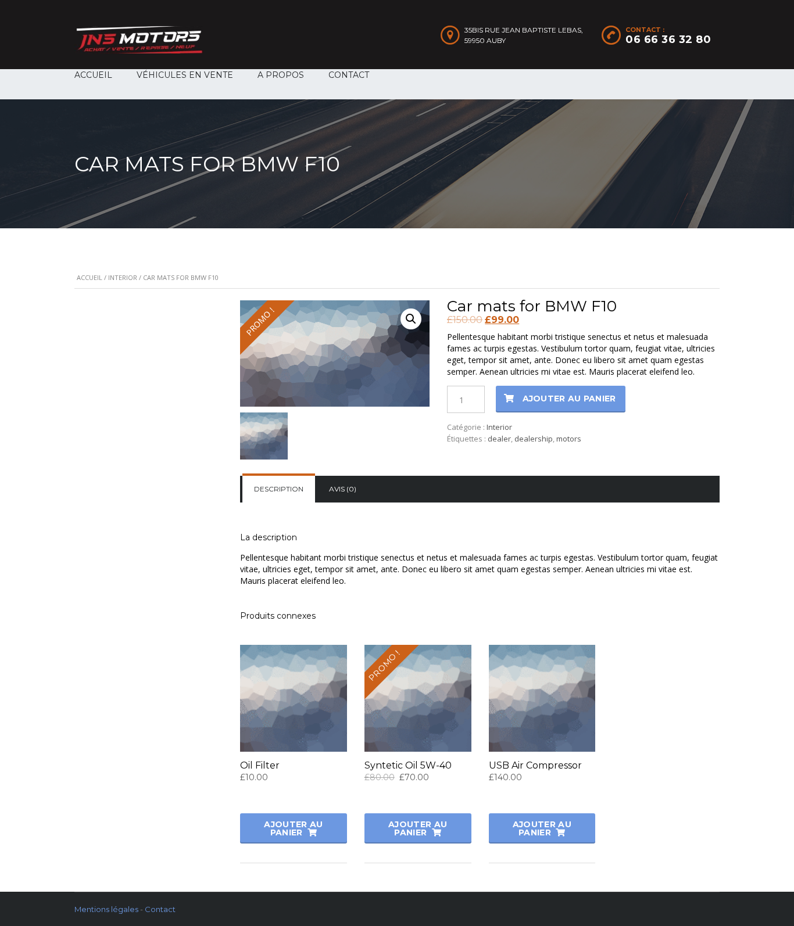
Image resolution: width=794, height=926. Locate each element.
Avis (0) (342, 488)
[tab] (278, 489)
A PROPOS (280, 75)
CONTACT (348, 75)
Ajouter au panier (569, 398)
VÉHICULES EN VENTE (185, 75)
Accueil (89, 277)
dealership (533, 438)
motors (568, 438)
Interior (122, 277)
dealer (499, 438)
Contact (160, 909)
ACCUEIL (93, 75)
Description (278, 488)
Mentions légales (106, 909)
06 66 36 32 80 (668, 39)
